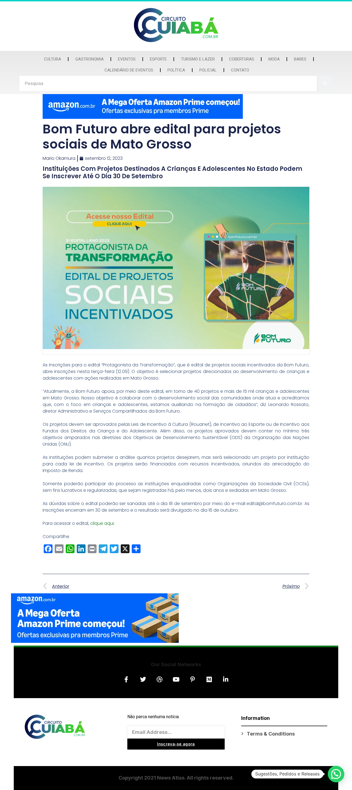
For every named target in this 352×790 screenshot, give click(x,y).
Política (176, 70)
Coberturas (241, 59)
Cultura (52, 59)
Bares (300, 59)
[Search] (325, 83)
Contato (240, 70)
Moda (274, 59)
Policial (208, 70)
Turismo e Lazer (198, 59)
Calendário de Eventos (129, 70)
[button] (336, 774)
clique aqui (102, 523)
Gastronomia (89, 59)
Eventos (127, 59)
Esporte (158, 59)
